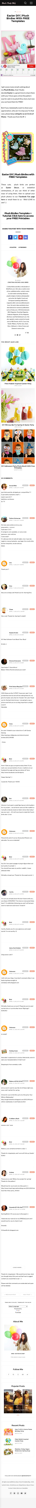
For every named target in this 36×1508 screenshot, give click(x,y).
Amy (10, 586)
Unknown (12, 831)
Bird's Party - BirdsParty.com (10, 1485)
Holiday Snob (13, 1051)
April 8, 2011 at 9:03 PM (16, 950)
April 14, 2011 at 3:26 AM (16, 1120)
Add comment (4, 488)
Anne (10, 724)
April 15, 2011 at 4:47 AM (16, 1174)
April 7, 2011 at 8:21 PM (16, 588)
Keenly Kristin (13, 632)
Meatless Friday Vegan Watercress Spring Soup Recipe (22, 1450)
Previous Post (10, 1294)
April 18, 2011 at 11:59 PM (17, 1209)
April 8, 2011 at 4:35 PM (16, 833)
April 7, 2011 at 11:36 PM (16, 611)
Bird (10, 759)
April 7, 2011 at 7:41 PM (16, 487)
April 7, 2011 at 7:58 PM (16, 564)
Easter (18, 11)
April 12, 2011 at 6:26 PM (16, 1029)
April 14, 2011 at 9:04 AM (16, 1144)
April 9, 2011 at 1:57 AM (16, 973)
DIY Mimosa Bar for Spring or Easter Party (18, 425)
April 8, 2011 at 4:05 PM (16, 800)
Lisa (10, 562)
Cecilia (11, 892)
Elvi (10, 798)
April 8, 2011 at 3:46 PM (16, 761)
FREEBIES (23, 247)
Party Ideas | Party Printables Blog (21, 1482)
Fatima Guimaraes (14, 518)
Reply (32, 485)
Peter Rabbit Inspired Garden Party (18, 383)
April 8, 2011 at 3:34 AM (16, 662)
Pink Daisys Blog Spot (16, 686)
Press (32, 1485)
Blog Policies (22, 1485)
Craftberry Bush (14, 1118)
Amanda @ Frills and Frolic (17, 1207)
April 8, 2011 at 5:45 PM (16, 924)
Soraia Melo (13, 485)
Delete (25, 485)
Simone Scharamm (15, 661)
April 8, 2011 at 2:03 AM (16, 634)
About (28, 1485)
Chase (11, 609)
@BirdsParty (26, 1475)
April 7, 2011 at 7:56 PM (16, 520)
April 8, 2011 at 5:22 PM (16, 859)
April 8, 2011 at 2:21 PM (16, 688)
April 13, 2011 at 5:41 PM (16, 1083)
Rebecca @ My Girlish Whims (18, 1081)
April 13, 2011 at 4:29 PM (16, 1053)
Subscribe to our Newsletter (20, 1488)
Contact (10, 1488)
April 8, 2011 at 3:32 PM (16, 725)
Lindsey (11, 1172)
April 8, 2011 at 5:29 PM (16, 894)
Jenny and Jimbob (15, 948)
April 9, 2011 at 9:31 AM (16, 1001)
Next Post (27, 1294)
